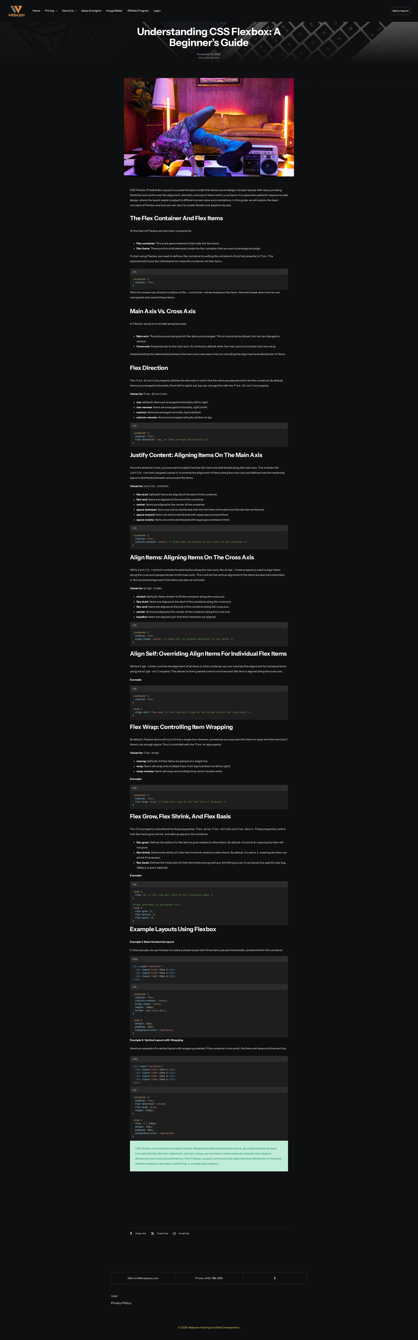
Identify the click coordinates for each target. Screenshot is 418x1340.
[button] (285, 272)
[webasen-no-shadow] (16, 7)
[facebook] (275, 1278)
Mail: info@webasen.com (143, 1278)
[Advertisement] (209, 1200)
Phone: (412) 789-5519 (209, 1278)
